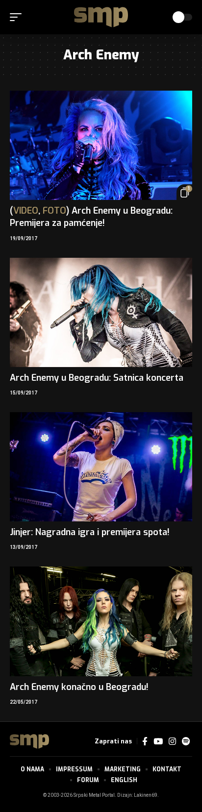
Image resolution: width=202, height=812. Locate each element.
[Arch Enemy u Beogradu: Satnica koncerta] (101, 312)
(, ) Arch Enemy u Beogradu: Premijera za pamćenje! (91, 217)
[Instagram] (172, 742)
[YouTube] (158, 742)
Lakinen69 (145, 795)
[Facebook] (145, 742)
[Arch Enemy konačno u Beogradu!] (101, 621)
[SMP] (101, 17)
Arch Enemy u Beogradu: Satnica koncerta (96, 378)
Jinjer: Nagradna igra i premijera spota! (90, 532)
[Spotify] (185, 742)
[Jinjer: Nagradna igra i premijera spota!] (101, 466)
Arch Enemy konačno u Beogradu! (79, 687)
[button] (18, 17)
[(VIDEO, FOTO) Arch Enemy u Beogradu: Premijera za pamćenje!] (101, 145)
